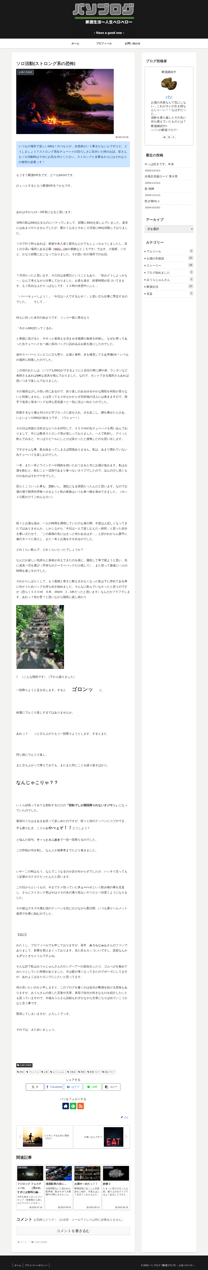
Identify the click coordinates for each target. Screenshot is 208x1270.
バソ (169, 97)
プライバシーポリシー (36, 1265)
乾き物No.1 (152, 201)
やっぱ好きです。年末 (159, 164)
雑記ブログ (109, 1072)
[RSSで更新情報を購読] (80, 1106)
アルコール (34, 1072)
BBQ (22, 1072)
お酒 (46, 1072)
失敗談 (73, 1072)
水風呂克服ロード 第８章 (161, 176)
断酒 (83, 1072)
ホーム (17, 1265)
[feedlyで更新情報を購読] (73, 1106)
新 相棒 (149, 188)
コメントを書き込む (73, 1231)
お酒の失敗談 (26, 1065)
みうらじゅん (59, 1072)
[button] (111, 1087)
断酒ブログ (95, 1072)
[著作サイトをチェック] (65, 1106)
